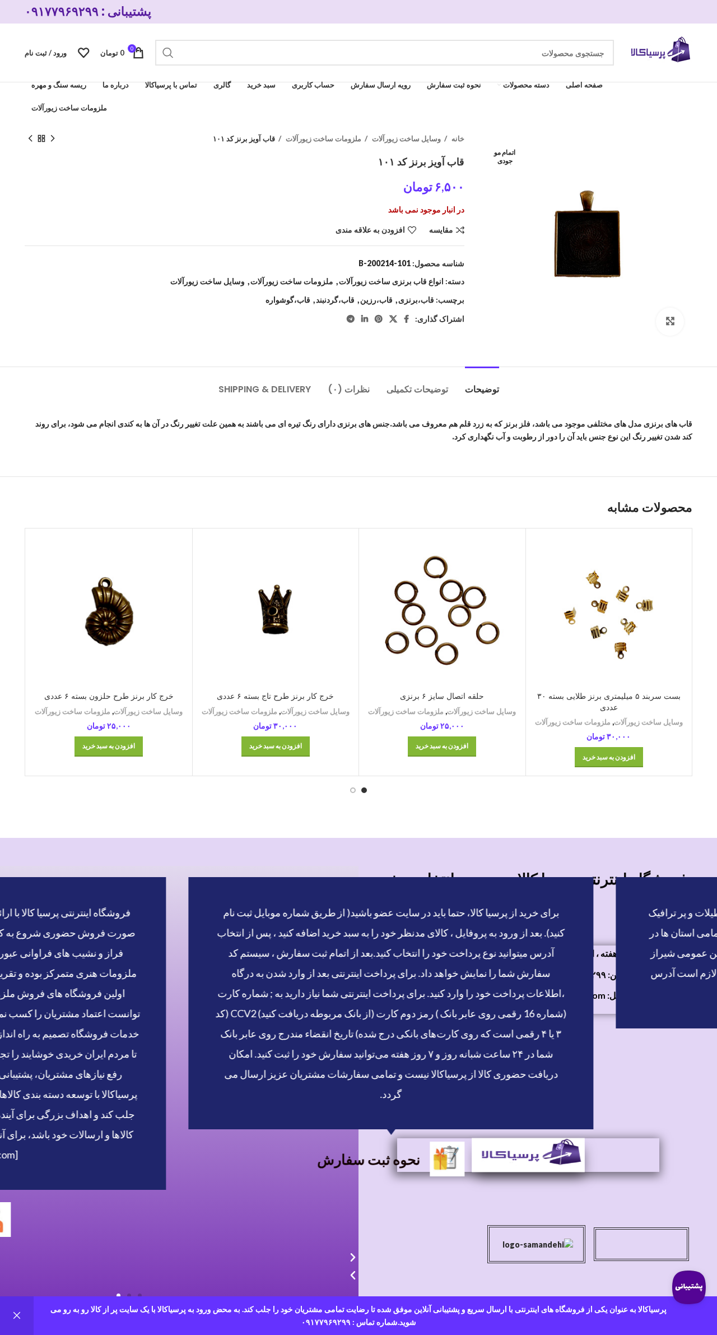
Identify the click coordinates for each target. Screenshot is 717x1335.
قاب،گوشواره (288, 299)
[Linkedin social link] (364, 319)
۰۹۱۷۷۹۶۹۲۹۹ (62, 11)
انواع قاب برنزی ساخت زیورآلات (391, 281)
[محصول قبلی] (52, 139)
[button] (140, 1295)
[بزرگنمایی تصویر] (670, 322)
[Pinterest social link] (378, 319)
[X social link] (393, 319)
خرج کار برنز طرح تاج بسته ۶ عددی (275, 696)
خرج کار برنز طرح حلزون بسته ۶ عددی (109, 696)
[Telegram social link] (350, 319)
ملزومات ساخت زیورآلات (322, 138)
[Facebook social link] (406, 319)
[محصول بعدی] (30, 139)
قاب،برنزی (416, 299)
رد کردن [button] (17, 1315)
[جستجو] (168, 53)
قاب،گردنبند (335, 299)
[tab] (482, 384)
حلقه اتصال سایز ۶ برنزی (442, 696)
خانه (457, 138)
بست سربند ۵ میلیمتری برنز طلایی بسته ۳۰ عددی (609, 701)
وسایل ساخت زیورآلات (405, 138)
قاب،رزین (376, 299)
